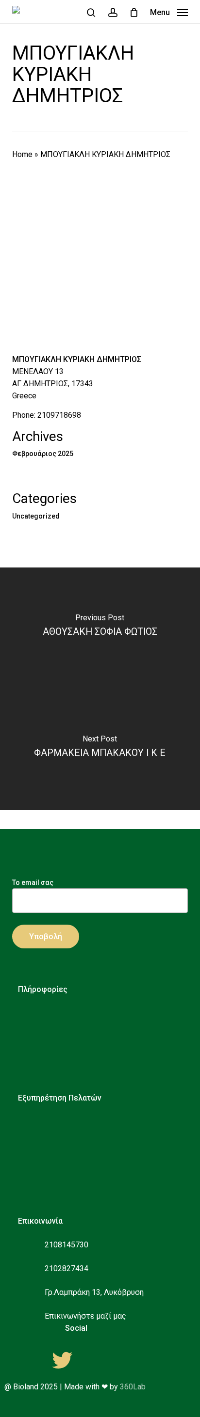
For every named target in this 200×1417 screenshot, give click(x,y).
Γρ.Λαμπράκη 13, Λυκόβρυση (94, 1292)
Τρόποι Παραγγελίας (72, 1121)
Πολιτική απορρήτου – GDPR (87, 1027)
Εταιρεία (51, 1013)
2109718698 (59, 415)
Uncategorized (36, 516)
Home (22, 154)
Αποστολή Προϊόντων (75, 1150)
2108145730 (66, 1244)
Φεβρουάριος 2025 (42, 453)
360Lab (133, 1386)
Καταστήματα (60, 1056)
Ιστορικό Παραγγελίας (76, 1179)
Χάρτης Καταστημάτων (77, 1071)
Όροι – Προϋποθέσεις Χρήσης (88, 1042)
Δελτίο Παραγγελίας (72, 1194)
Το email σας (32, 882)
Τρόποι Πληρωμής (68, 1136)
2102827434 (66, 1268)
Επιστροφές (58, 1165)
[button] (169, 12)
